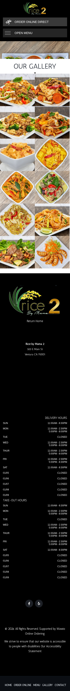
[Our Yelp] (39, 603)
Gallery (47, 685)
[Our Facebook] (29, 603)
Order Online (22, 685)
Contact (60, 685)
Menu (36, 685)
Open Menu (23, 33)
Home (8, 685)
